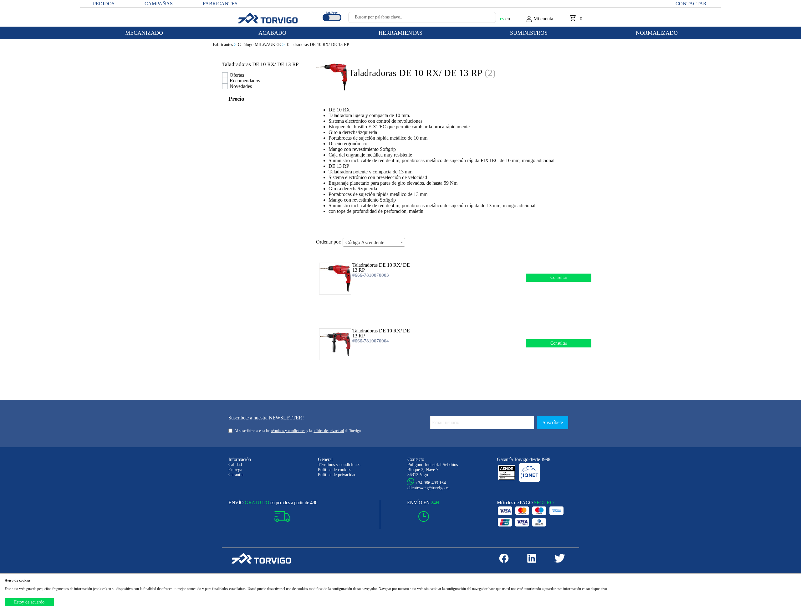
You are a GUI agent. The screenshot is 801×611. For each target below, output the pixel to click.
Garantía (235, 474)
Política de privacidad (337, 474)
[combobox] (374, 242)
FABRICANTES (220, 3)
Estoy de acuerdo (29, 602)
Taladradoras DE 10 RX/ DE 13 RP (317, 44)
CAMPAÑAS (159, 3)
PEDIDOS (104, 3)
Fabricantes (225, 44)
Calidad (235, 464)
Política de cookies (334, 469)
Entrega (235, 469)
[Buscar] (483, 19)
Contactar (691, 3)
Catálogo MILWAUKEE (262, 44)
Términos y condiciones (339, 464)
